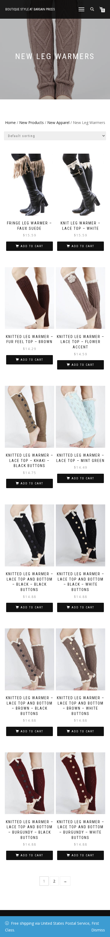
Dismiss (98, 929)
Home (10, 122)
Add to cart (32, 246)
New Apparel (58, 122)
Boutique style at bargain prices (30, 9)
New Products (31, 122)
